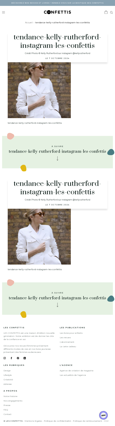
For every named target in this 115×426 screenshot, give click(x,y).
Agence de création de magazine (76, 370)
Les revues (65, 337)
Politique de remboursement (87, 421)
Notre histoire (11, 396)
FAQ (6, 410)
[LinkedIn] (25, 358)
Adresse (8, 384)
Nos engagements (13, 401)
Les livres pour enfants (71, 333)
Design (7, 370)
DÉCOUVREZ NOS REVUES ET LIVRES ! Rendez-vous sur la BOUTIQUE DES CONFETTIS (57, 3)
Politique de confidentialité (57, 421)
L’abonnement (67, 342)
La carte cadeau (68, 346)
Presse (7, 405)
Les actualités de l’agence (73, 375)
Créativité (8, 379)
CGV (106, 421)
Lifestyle (8, 375)
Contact (8, 414)
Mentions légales (33, 421)
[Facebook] (11, 358)
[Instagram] (5, 358)
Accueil (29, 22)
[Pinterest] (18, 358)
